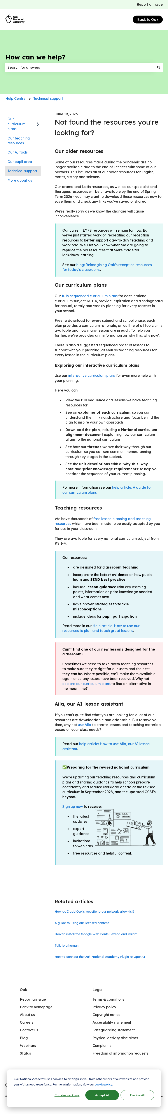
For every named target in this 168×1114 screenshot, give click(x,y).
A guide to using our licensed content (82, 923)
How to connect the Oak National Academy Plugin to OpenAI (100, 957)
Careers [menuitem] (26, 1022)
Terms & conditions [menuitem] (108, 999)
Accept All (102, 1095)
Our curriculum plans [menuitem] (16, 124)
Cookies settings (66, 1095)
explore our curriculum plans (86, 683)
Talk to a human (67, 946)
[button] (37, 119)
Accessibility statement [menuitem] (112, 1022)
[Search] (158, 67)
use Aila (84, 724)
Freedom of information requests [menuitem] (120, 1053)
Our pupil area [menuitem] (19, 161)
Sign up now (72, 806)
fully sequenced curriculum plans (89, 296)
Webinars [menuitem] (28, 1045)
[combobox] (79, 67)
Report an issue (150, 4)
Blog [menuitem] (24, 1038)
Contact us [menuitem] (29, 1030)
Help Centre (15, 98)
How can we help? (35, 57)
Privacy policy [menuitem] (104, 1007)
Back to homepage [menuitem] (36, 1007)
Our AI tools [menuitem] (17, 152)
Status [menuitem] (25, 1053)
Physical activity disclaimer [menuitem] (115, 1038)
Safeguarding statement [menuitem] (114, 1030)
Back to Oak (147, 19)
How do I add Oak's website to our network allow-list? (95, 912)
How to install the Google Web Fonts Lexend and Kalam (96, 934)
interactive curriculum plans (91, 375)
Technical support (48, 98)
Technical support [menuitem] (22, 171)
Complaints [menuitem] (102, 1045)
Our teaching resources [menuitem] (18, 140)
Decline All (137, 1095)
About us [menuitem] (27, 1014)
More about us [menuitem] (19, 180)
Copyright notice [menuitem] (107, 1014)
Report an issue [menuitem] (33, 999)
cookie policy (103, 1084)
